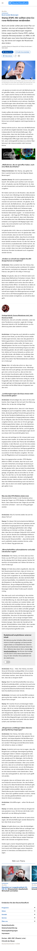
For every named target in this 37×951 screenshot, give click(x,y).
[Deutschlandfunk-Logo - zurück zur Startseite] (18, 3)
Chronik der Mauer (8, 941)
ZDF (13, 938)
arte (24, 938)
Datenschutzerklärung (9, 928)
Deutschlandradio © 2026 (11, 944)
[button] (2, 3)
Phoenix (19, 938)
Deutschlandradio (8, 925)
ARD (10, 938)
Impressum (6, 933)
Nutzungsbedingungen (10, 930)
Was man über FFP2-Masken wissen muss (15, 496)
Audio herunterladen (23, 52)
